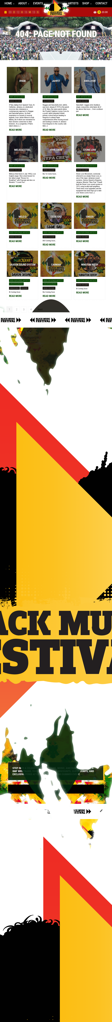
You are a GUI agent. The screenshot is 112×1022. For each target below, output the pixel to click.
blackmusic (48, 101)
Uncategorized (16, 284)
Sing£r (89, 216)
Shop (87, 3)
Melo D (22, 216)
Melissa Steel (22, 149)
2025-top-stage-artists (86, 166)
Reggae (24, 288)
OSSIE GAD (56, 216)
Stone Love (89, 149)
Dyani (22, 80)
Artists (73, 3)
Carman (56, 264)
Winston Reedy (89, 264)
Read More (15, 129)
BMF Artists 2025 (17, 97)
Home (9, 3)
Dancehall (14, 288)
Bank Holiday (15, 101)
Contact (101, 3)
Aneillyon (89, 80)
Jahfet (56, 80)
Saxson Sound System (22, 264)
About (23, 3)
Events (39, 3)
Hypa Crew (56, 149)
